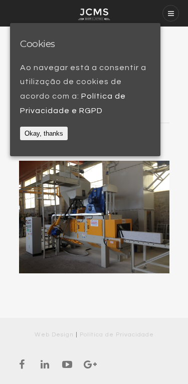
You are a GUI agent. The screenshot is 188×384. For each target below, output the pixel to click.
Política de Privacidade (117, 334)
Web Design (54, 334)
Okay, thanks (44, 133)
